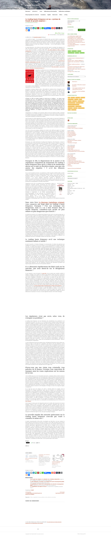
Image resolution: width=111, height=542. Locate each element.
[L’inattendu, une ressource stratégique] (45, 460)
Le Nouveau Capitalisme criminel (51, 202)
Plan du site (55, 14)
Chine (31, 497)
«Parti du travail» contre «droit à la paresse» (76, 69)
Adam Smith (77, 97)
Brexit (69, 109)
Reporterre (70, 141)
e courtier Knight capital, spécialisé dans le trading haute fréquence (48, 285)
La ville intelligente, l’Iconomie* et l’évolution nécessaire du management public (47, 481)
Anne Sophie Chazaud (80, 102)
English (49, 14)
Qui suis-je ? (35, 11)
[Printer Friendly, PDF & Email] (60, 33)
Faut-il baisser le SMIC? (60, 493)
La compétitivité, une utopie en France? (38, 486)
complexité (35, 497)
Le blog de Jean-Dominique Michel (75, 161)
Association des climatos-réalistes (74, 140)
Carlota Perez (74, 109)
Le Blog (65, 14)
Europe (39, 497)
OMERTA (69, 164)
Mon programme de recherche (32, 14)
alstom (80, 99)
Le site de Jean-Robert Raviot (73, 163)
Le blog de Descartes (72, 135)
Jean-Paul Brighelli (71, 133)
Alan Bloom (82, 97)
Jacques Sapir (70, 148)
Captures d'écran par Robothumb (74, 168)
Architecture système (71, 106)
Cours (41, 11)
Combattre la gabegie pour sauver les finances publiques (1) (57, 462)
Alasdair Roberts (71, 99)
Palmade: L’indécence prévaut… (74, 64)
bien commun (28, 401)
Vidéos (60, 14)
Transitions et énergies (72, 142)
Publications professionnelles (50, 11)
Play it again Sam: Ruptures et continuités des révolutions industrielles (45, 479)
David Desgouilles (71, 146)
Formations (43, 14)
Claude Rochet (29, 22)
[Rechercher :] (77, 29)
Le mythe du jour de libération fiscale (75, 58)
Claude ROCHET (32, 5)
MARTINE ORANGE (37, 37)
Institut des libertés (72, 126)
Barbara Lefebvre (78, 106)
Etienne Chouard (71, 131)
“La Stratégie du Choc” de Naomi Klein (75, 38)
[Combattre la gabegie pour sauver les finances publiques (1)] (58, 457)
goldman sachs (44, 497)
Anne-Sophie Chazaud (72, 102)
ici (28, 65)
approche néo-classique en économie (74, 104)
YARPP (32, 490)
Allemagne (76, 99)
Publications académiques (64, 11)
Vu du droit (70, 136)
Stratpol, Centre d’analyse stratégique (75, 128)
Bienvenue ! (28, 11)
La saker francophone (72, 134)
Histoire (49, 497)
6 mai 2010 (44, 273)
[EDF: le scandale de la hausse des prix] (31, 456)
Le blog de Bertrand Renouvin (74, 150)
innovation (53, 497)
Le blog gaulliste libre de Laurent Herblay (76, 151)
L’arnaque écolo (71, 71)
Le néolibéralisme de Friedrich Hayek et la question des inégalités (33, 493)
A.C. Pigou (72, 97)
